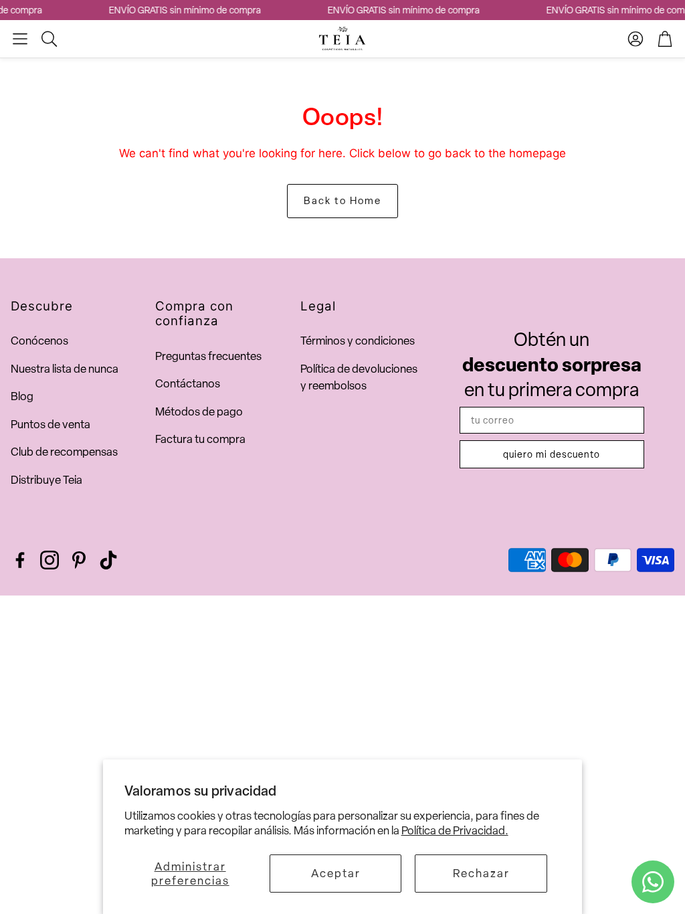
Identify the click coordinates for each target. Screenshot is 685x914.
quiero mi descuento (551, 454)
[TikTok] (108, 560)
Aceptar (336, 873)
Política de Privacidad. (454, 830)
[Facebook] (20, 560)
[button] (20, 38)
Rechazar (481, 873)
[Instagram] (49, 560)
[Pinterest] (79, 560)
